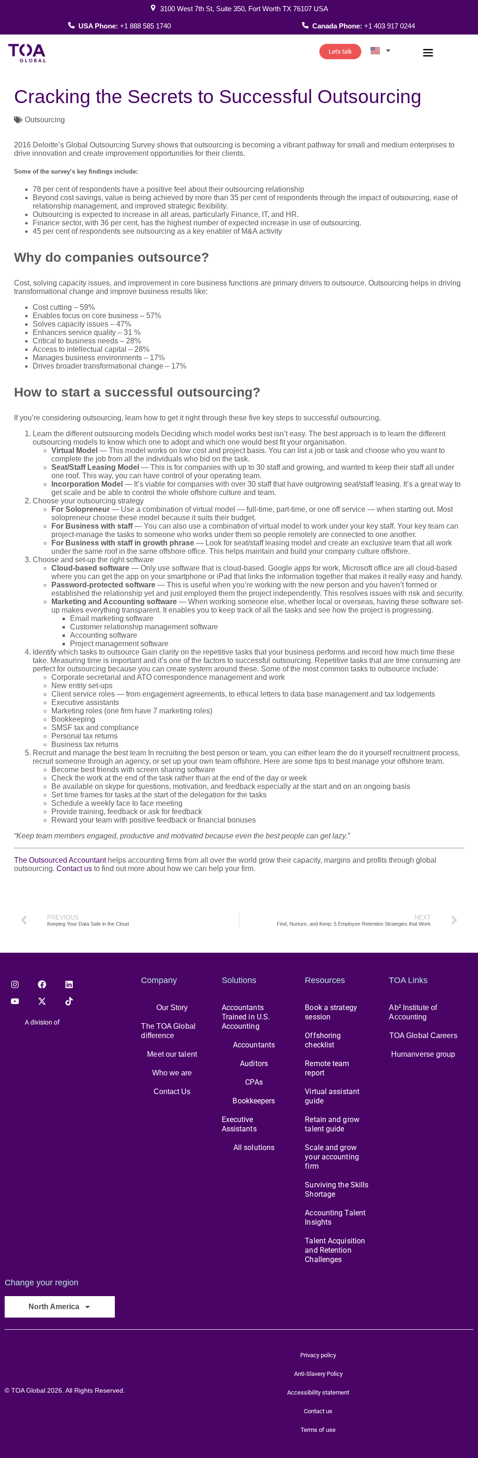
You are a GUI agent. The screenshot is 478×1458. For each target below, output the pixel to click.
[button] (428, 54)
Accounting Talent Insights (335, 1217)
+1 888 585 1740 (145, 26)
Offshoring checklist (323, 1040)
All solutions (253, 1147)
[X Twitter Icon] (42, 1001)
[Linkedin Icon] (69, 984)
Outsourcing (45, 120)
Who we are (172, 1073)
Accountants (254, 1044)
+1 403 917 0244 (389, 26)
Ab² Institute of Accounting (413, 1012)
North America (53, 1307)
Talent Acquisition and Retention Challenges (335, 1250)
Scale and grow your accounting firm (332, 1157)
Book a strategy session (331, 1012)
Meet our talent (172, 1054)
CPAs (253, 1082)
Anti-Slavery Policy (318, 1373)
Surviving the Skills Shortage (336, 1189)
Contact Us (172, 1091)
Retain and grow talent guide (332, 1124)
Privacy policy (318, 1355)
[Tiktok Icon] (69, 1001)
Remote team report (327, 1068)
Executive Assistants (239, 1124)
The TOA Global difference (168, 1030)
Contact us (74, 868)
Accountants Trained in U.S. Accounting (246, 1017)
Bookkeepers (253, 1100)
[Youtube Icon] (15, 1001)
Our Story (172, 1008)
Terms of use (318, 1429)
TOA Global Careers (423, 1035)
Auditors (254, 1063)
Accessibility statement (318, 1392)
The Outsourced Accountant (60, 860)
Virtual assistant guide (332, 1096)
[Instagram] (15, 984)
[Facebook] (42, 984)
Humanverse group (423, 1054)
